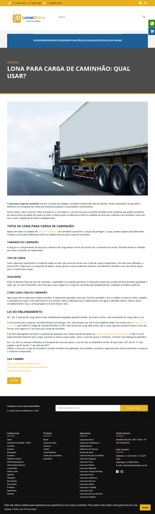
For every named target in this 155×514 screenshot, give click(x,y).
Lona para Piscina (87, 465)
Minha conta (12, 471)
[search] (144, 17)
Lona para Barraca (88, 481)
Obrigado (11, 478)
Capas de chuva (49, 443)
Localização (91, 40)
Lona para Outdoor (88, 497)
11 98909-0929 (54, 3)
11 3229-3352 (35, 3)
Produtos (55, 40)
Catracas (47, 446)
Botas (45, 440)
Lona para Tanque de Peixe (91, 471)
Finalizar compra (14, 459)
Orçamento (12, 481)
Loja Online (115, 40)
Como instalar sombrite (18, 371)
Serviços (10, 494)
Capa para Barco (87, 440)
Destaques (11, 452)
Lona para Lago (86, 491)
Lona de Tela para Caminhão (92, 456)
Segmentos (67, 40)
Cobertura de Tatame (89, 449)
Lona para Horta (87, 475)
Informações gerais (15, 462)
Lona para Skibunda (88, 468)
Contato (103, 40)
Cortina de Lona (86, 452)
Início (9, 440)
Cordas (46, 449)
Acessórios (47, 459)
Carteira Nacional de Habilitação (112, 334)
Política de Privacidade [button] (24, 509)
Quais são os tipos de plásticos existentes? (27, 367)
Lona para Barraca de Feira (91, 494)
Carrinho (10, 446)
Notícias (79, 40)
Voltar (14, 380)
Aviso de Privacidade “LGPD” (19, 443)
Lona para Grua (86, 462)
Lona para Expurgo (88, 459)
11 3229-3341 (19, 3)
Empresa (45, 40)
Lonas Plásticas (49, 452)
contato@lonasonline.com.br (134, 465)
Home (36, 40)
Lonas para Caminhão (52, 456)
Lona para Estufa (87, 484)
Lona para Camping (88, 487)
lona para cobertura (48, 232)
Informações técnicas (16, 465)
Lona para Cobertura (88, 478)
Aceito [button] (145, 507)
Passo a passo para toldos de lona (23, 363)
